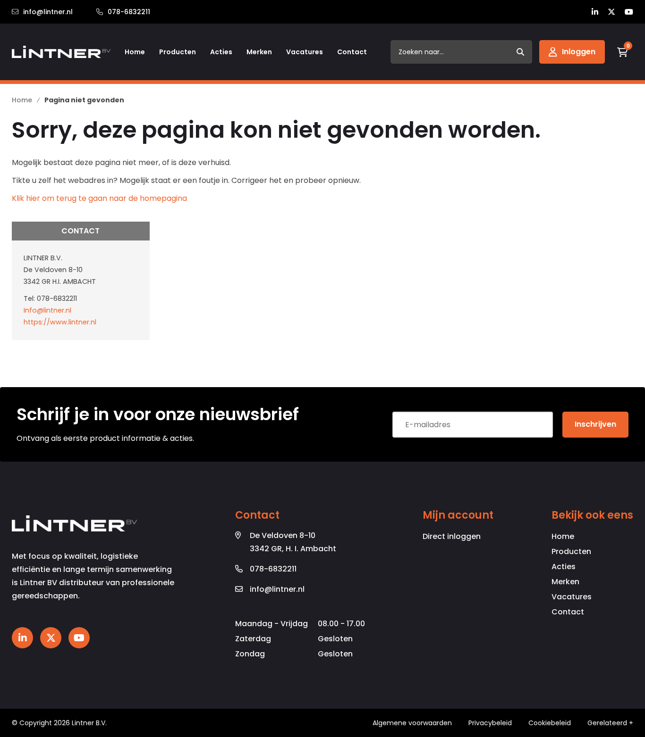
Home (563, 536)
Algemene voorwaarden (412, 723)
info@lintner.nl (48, 12)
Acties (564, 566)
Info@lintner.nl (47, 310)
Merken (565, 581)
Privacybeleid (490, 723)
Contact (568, 611)
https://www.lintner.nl (60, 322)
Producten (571, 551)
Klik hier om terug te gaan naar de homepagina (99, 198)
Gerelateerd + (610, 723)
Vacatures (572, 596)
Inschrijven (595, 424)
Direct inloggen (452, 536)
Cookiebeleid (549, 723)
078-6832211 (129, 12)
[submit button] (520, 52)
